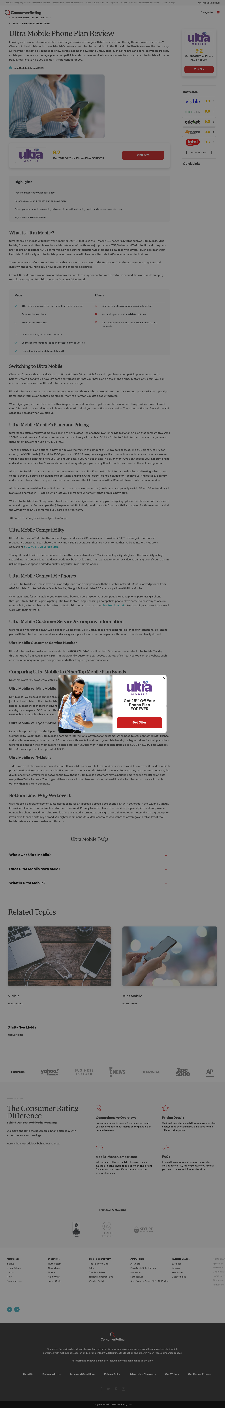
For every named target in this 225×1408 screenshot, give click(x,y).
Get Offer (139, 722)
